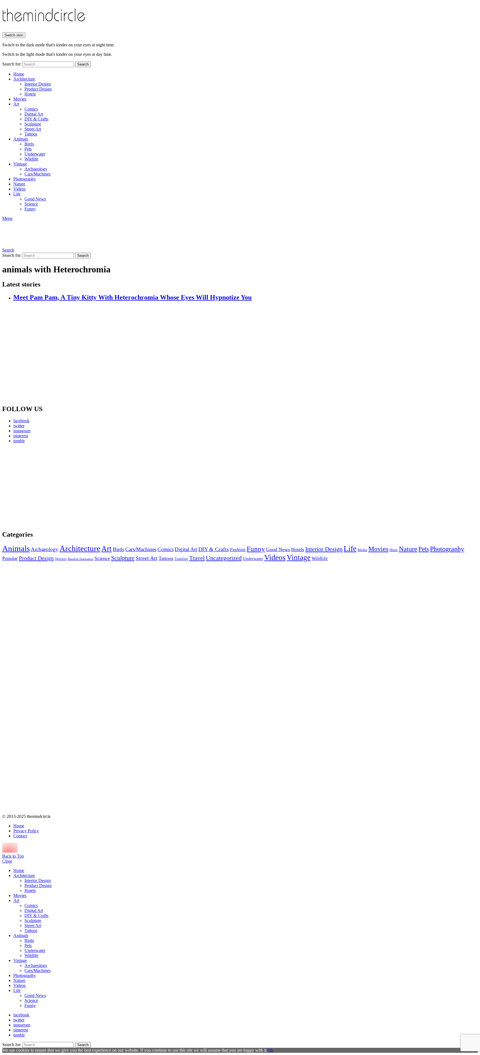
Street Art (32, 129)
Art (16, 104)
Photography (24, 179)
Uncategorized (224, 557)
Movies (19, 99)
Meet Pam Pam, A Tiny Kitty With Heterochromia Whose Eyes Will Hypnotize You (132, 297)
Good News (35, 199)
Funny (30, 209)
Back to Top (13, 856)
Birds (29, 144)
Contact (20, 835)
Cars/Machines (37, 174)
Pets (28, 149)
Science (31, 204)
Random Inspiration (80, 559)
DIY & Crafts (36, 119)
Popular (10, 558)
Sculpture (32, 124)
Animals (20, 139)
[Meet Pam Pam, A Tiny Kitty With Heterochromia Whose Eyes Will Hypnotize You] (245, 353)
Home (18, 74)
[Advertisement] (54, 487)
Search (83, 64)
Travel (197, 558)
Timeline (181, 559)
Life (17, 194)
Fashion (238, 549)
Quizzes (61, 559)
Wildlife (31, 159)
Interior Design (37, 84)
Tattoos (30, 134)
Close (7, 861)
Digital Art (33, 114)
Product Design (38, 89)
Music (393, 550)
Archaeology (35, 169)
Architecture (24, 79)
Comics (31, 109)
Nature (19, 184)
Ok (270, 1050)
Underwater (34, 154)
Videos (19, 189)
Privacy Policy (26, 830)
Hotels (30, 94)
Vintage (20, 164)
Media (362, 550)
